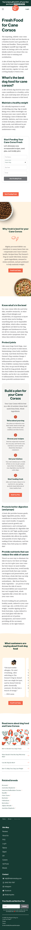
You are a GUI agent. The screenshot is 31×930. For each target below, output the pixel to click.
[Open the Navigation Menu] (3, 9)
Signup (4, 848)
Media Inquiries (9, 895)
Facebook (8, 890)
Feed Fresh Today (15, 270)
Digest (4, 852)
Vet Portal (5, 864)
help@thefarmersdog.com (13, 878)
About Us (5, 835)
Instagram (8, 886)
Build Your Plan (15, 495)
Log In (27, 9)
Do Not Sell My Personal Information (11, 925)
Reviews (5, 831)
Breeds (4, 868)
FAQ (3, 839)
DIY (3, 856)
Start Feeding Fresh (11, 194)
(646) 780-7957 (10, 882)
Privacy (4, 921)
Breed (9, 819)
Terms (3, 923)
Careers (5, 860)
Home (4, 819)
